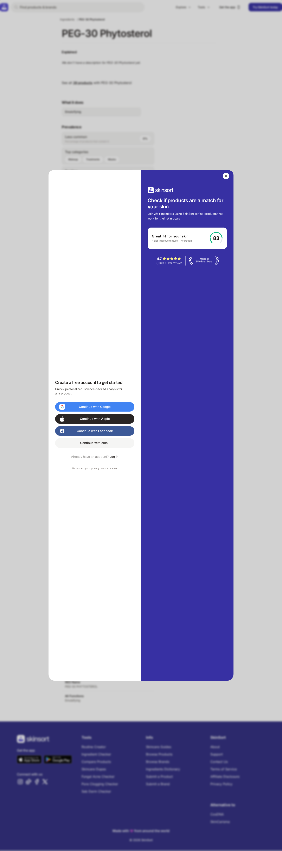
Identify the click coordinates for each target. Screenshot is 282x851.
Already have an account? (94, 457)
